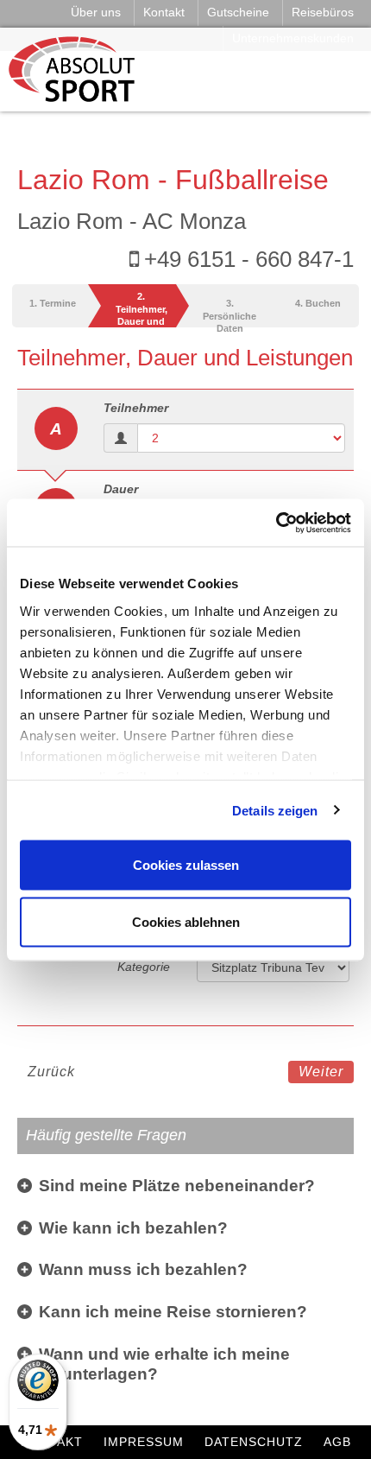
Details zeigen (275, 809)
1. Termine (52, 303)
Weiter (321, 1071)
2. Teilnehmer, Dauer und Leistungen (141, 309)
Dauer (121, 489)
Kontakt (164, 12)
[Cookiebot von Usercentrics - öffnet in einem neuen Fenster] (275, 522)
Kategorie (143, 967)
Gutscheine (238, 12)
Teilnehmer (136, 408)
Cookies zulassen (186, 865)
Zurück (51, 1071)
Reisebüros (323, 12)
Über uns (96, 12)
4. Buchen (318, 303)
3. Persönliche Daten (229, 312)
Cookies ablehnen (186, 921)
